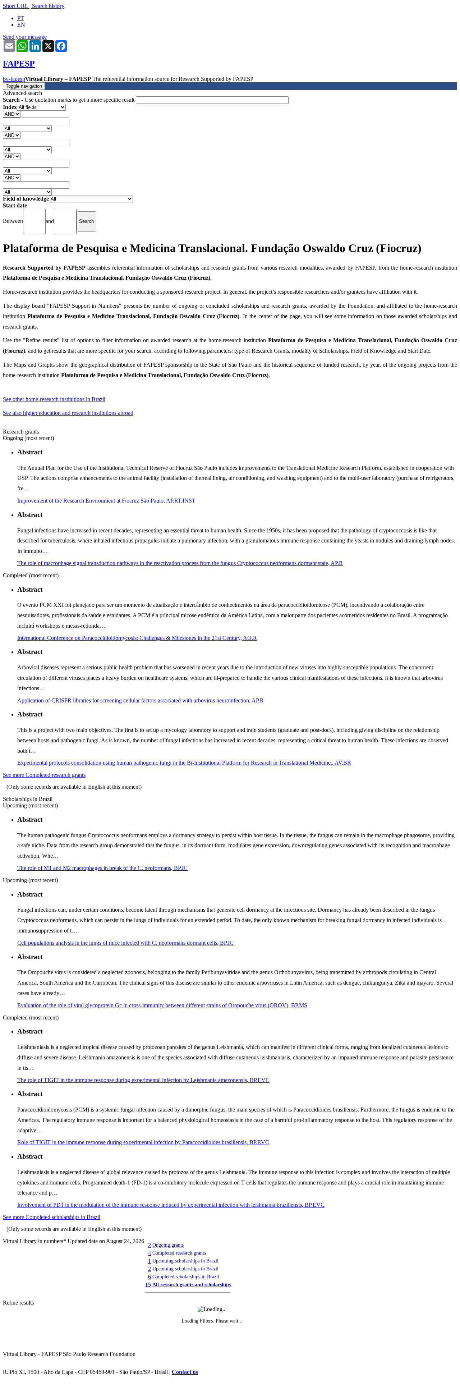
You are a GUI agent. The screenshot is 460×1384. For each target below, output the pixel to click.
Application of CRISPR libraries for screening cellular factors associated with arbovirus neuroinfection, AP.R (140, 700)
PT (20, 18)
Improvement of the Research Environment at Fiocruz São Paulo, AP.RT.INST (106, 501)
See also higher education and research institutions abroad (68, 413)
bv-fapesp (14, 79)
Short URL (15, 6)
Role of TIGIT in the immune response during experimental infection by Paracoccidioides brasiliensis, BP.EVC (143, 1142)
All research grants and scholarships (191, 1284)
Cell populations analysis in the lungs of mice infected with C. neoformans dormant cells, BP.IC (125, 943)
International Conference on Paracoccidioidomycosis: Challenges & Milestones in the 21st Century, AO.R (137, 638)
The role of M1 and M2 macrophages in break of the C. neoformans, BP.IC (102, 868)
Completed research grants (179, 1253)
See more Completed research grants (44, 775)
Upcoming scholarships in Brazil (185, 1261)
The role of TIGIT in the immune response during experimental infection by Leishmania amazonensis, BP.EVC (143, 1080)
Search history (48, 6)
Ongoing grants (168, 1245)
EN (21, 25)
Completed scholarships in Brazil (185, 1276)
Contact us (185, 1372)
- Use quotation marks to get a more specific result (69, 100)
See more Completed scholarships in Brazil (51, 1217)
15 (148, 1285)
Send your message (25, 37)
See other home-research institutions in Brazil (54, 399)
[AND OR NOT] (11, 114)
